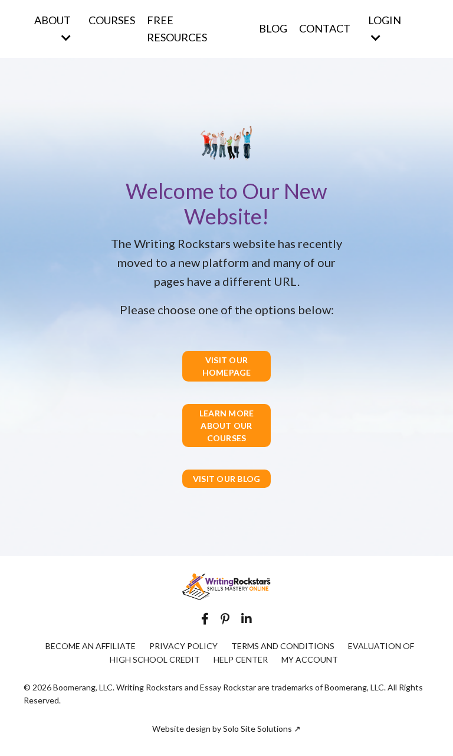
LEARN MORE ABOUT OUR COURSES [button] (226, 425)
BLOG (273, 28)
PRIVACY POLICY (183, 646)
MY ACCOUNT (309, 659)
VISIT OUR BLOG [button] (227, 479)
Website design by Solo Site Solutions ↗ (226, 729)
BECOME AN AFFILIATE (90, 646)
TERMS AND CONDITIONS (282, 646)
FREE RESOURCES (177, 29)
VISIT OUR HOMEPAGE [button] (226, 366)
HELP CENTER (241, 659)
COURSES (111, 20)
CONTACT (324, 28)
